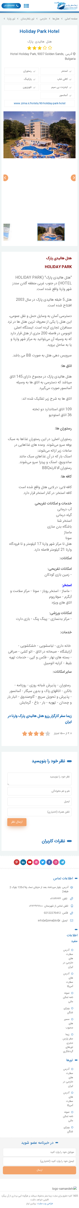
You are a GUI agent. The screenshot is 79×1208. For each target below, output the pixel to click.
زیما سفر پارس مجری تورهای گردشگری (68, 1043)
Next (74, 177)
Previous (5, 177)
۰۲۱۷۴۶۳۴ (9, 6)
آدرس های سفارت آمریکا (68, 980)
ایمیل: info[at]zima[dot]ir (53, 921)
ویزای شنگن (68, 1010)
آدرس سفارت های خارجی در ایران (68, 958)
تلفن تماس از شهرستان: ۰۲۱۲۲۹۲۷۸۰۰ (49, 906)
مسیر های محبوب (68, 1023)
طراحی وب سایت (45, 1203)
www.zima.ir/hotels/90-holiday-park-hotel (39, 103)
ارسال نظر (16, 822)
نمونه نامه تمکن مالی (68, 997)
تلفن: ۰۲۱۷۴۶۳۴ (59, 899)
